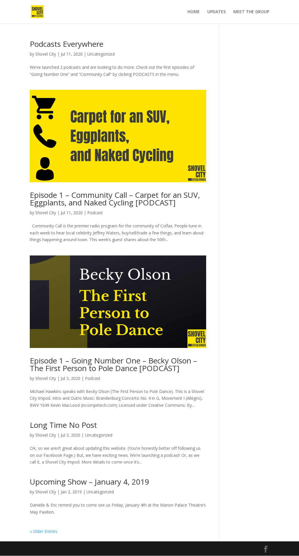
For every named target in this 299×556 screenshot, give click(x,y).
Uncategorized (101, 54)
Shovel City (45, 54)
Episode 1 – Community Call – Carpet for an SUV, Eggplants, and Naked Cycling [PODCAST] (115, 199)
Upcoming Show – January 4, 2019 (89, 481)
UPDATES (216, 12)
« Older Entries (43, 531)
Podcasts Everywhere (66, 44)
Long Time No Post (63, 425)
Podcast (95, 212)
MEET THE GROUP (251, 12)
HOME (193, 12)
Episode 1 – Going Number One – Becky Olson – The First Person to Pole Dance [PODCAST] (113, 364)
